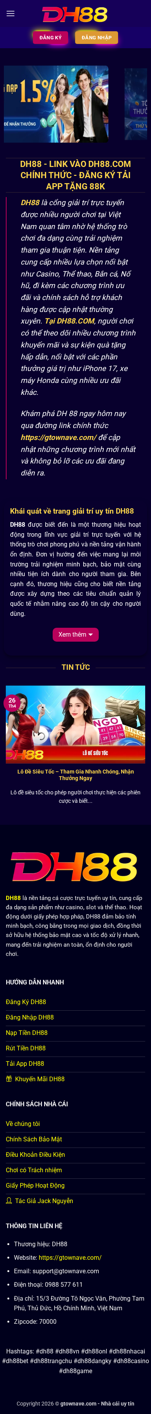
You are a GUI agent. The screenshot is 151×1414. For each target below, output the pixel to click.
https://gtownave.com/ (70, 1257)
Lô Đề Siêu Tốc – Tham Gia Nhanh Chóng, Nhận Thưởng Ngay (75, 775)
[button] (10, 13)
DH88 (30, 202)
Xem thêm (72, 634)
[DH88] (75, 13)
